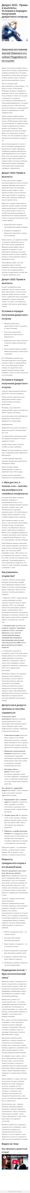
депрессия (18, 833)
